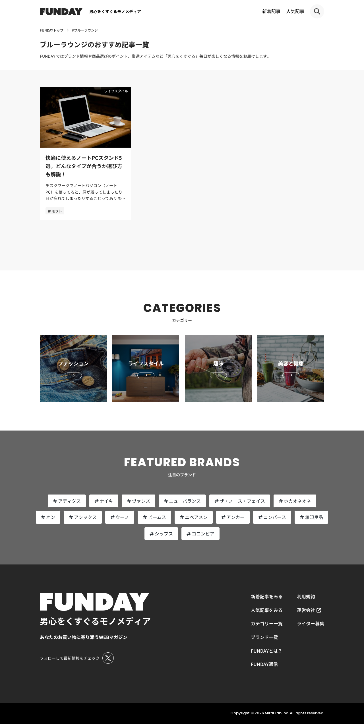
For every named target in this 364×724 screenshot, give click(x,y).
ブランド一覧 (264, 637)
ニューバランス (185, 500)
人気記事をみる (267, 610)
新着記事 (271, 11)
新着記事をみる (267, 596)
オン (50, 517)
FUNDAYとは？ (266, 650)
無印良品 (314, 517)
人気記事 (295, 11)
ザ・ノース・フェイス (242, 500)
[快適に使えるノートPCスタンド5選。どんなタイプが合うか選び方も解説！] (85, 153)
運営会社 (306, 610)
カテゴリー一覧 (267, 623)
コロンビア (203, 533)
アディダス (69, 500)
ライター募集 (310, 623)
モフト (57, 210)
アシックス (85, 517)
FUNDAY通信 (264, 664)
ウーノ (122, 517)
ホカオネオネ (297, 500)
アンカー (235, 517)
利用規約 (306, 596)
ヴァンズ (141, 500)
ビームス (157, 517)
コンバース (274, 517)
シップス (164, 533)
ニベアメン (196, 517)
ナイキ (106, 500)
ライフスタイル (116, 90)
